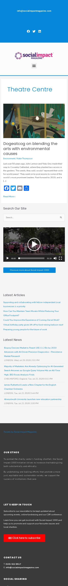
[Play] (7, 258)
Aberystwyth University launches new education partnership (33, 399)
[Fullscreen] (60, 258)
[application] (34, 244)
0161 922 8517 (13, 564)
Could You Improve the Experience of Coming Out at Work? (31, 320)
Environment (9, 158)
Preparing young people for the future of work (25, 329)
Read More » (9, 196)
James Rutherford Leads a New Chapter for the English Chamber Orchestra (30, 387)
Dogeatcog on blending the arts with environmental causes (30, 148)
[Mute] (55, 258)
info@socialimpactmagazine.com (22, 567)
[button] (28, 31)
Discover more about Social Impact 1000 (29, 270)
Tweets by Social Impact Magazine (20, 431)
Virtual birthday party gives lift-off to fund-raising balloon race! (33, 324)
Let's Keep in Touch (18, 504)
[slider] (31, 258)
